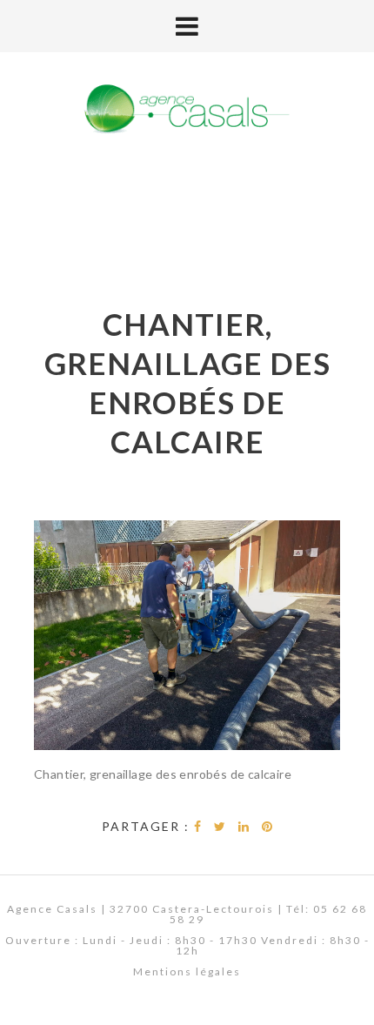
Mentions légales (187, 971)
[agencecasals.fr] (187, 110)
